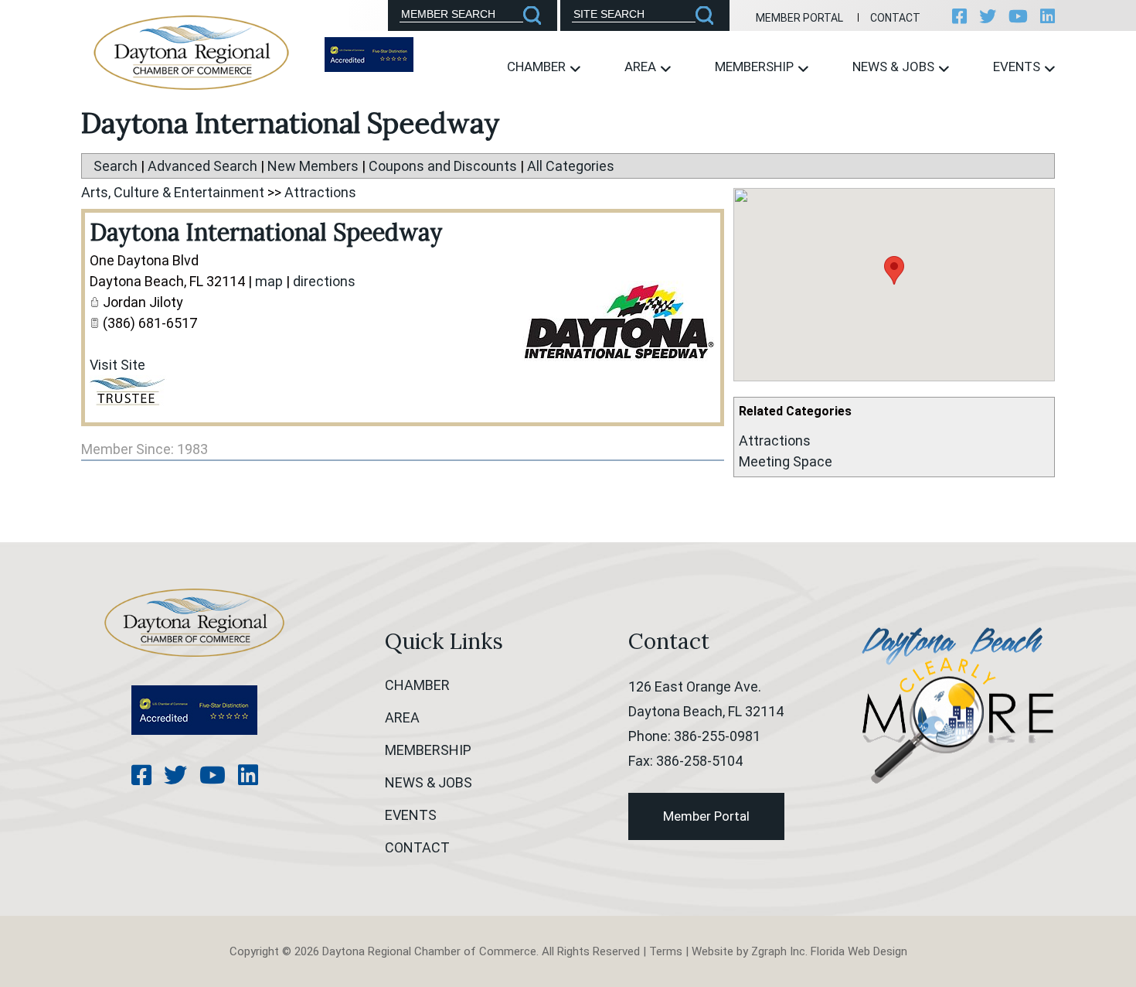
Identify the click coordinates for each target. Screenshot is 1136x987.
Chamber (538, 66)
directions (324, 281)
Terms (665, 951)
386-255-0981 (717, 736)
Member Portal (799, 18)
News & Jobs (894, 66)
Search (116, 166)
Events (1018, 66)
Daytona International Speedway (266, 232)
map (269, 281)
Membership (756, 66)
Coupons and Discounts (443, 166)
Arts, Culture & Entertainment (172, 192)
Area (641, 66)
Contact (895, 18)
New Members (313, 166)
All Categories (570, 166)
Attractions (775, 440)
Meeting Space (785, 461)
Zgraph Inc (778, 951)
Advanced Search (202, 166)
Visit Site (117, 365)
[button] (894, 270)
